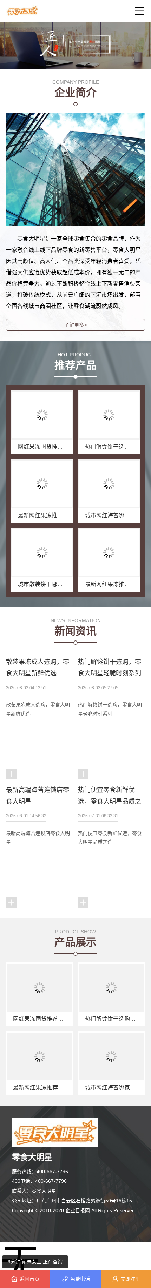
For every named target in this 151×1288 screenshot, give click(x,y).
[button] (72, 54)
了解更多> (75, 325)
